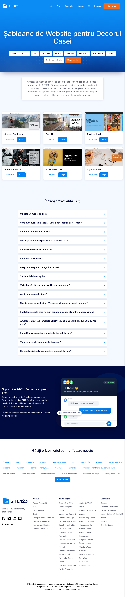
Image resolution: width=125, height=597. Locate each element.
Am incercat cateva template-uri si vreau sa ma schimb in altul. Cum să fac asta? (58, 322)
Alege (21, 139)
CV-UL (111, 53)
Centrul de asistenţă (109, 507)
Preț (59, 6)
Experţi (104, 521)
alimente (72, 468)
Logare (97, 6)
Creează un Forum (87, 521)
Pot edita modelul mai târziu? (35, 231)
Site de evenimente (67, 539)
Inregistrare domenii (67, 514)
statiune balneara (48, 474)
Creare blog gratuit (87, 518)
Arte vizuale (85, 462)
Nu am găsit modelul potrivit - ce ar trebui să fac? (45, 240)
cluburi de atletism (69, 474)
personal (6, 468)
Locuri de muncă (112, 514)
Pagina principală (40, 503)
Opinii (35, 514)
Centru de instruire (108, 510)
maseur (99, 462)
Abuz (68, 590)
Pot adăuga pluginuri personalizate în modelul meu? (46, 333)
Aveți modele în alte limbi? (33, 294)
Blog (34, 53)
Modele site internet (41, 521)
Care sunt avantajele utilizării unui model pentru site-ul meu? (51, 223)
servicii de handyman (40, 468)
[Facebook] (4, 518)
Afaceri (24, 53)
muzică (43, 462)
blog (17, 462)
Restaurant (83, 53)
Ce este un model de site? (33, 214)
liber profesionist (112, 474)
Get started (112, 6)
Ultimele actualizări (40, 528)
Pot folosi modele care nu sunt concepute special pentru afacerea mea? (57, 312)
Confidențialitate (57, 590)
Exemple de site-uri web (43, 518)
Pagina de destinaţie (54, 60)
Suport (81, 6)
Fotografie (46, 53)
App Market (41, 525)
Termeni (46, 590)
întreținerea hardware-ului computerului (98, 468)
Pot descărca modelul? (32, 258)
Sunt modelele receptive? (33, 276)
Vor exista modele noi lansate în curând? (40, 342)
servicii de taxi (9, 474)
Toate (14, 53)
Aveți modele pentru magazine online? (39, 267)
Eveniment (70, 53)
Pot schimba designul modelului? (37, 249)
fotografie (30, 462)
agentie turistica (59, 462)
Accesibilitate (76, 590)
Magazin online (73, 60)
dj (73, 462)
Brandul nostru (107, 525)
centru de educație (91, 474)
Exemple (69, 6)
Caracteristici (38, 510)
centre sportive (115, 462)
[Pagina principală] (51, 6)
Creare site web (66, 503)
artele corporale (28, 474)
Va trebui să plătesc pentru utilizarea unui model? (45, 285)
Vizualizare (10, 139)
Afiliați (103, 518)
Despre (104, 503)
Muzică (58, 53)
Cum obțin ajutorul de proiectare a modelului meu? (46, 351)
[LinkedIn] (14, 518)
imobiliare (21, 468)
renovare (58, 468)
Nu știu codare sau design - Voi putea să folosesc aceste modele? (54, 303)
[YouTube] (19, 518)
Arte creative (98, 53)
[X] (9, 518)
